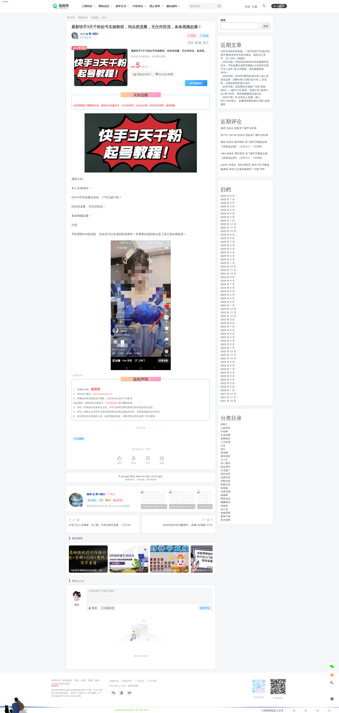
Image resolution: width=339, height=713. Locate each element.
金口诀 (224, 509)
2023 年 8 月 (228, 323)
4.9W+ (93, 500)
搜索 (223, 20)
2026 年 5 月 (228, 206)
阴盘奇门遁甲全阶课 (245, 128)
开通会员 (280, 5)
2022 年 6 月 (228, 372)
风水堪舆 (225, 519)
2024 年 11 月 (228, 270)
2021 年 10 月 (228, 400)
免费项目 (225, 438)
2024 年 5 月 (228, 291)
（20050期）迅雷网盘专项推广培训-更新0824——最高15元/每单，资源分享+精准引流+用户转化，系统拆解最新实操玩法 (244, 90)
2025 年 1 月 (228, 263)
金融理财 (225, 512)
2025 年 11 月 (228, 227)
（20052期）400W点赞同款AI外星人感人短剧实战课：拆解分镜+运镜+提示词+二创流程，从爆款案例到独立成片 (245, 79)
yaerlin (224, 164)
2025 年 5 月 (228, 248)
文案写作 (225, 477)
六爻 (223, 445)
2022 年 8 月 (228, 365)
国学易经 (225, 456)
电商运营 (225, 484)
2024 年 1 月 (228, 305)
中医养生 (138, 6)
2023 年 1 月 (228, 347)
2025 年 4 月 (228, 252)
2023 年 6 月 (228, 330)
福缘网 (224, 495)
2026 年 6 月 (228, 202)
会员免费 (225, 435)
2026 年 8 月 (228, 195)
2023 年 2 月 (228, 344)
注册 (254, 6)
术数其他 (225, 481)
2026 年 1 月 (228, 220)
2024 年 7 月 (228, 284)
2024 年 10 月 (228, 273)
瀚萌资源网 (133, 685)
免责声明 (127, 680)
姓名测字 (225, 466)
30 (109, 500)
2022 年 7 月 (228, 369)
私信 (205, 35)
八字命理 (225, 442)
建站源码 (171, 6)
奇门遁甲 (225, 463)
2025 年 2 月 (228, 259)
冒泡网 (224, 452)
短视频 (94, 17)
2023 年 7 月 (228, 326)
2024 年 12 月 (228, 266)
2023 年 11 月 (228, 312)
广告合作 (139, 680)
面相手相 (225, 516)
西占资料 (155, 6)
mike (223, 153)
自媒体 (224, 505)
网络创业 (104, 6)
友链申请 (114, 680)
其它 (223, 449)
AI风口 (224, 424)
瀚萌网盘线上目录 (274, 710)
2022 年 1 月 (228, 390)
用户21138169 (229, 135)
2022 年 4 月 (228, 379)
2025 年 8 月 (228, 238)
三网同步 (87, 6)
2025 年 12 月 (228, 224)
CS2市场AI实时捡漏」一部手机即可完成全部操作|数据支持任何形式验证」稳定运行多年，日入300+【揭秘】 (245, 54)
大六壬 (224, 459)
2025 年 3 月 (228, 256)
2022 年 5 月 (228, 376)
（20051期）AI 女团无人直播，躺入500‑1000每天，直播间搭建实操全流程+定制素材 (245, 100)
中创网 (224, 431)
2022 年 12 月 (228, 351)
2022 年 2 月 (228, 386)
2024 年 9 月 (228, 277)
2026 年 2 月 (228, 217)
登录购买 (197, 83)
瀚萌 (82, 34)
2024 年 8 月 (228, 280)
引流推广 (225, 470)
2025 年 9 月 (228, 234)
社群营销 (225, 491)
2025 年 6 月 (228, 245)
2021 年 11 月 (228, 397)
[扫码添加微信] (331, 666)
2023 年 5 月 (228, 333)
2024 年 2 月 (228, 301)
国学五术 (121, 6)
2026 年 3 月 (228, 213)
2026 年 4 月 (228, 210)
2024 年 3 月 (228, 298)
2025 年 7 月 (228, 241)
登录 (247, 6)
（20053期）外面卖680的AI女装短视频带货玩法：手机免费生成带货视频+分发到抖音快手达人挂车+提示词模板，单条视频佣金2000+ (245, 67)
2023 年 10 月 (228, 316)
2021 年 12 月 (228, 393)
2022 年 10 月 (228, 358)
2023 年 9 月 (228, 319)
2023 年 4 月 (228, 337)
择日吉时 (225, 473)
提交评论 (205, 608)
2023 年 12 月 (228, 309)
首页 (72, 17)
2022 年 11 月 (228, 354)
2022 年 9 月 (228, 362)
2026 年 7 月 (228, 199)
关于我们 (152, 680)
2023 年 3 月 (228, 340)
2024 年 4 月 (228, 294)
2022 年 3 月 (228, 383)
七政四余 (225, 427)
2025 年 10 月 (228, 231)
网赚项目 (225, 502)
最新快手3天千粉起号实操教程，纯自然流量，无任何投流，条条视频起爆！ (137, 26)
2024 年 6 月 (228, 287)
